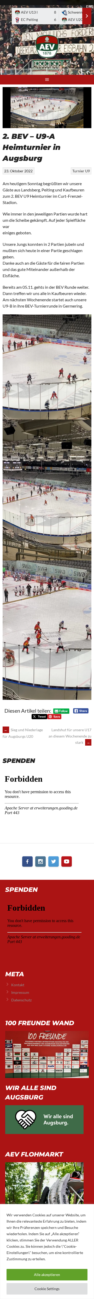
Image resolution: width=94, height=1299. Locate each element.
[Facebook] (27, 861)
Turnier (78, 171)
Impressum (20, 992)
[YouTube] (66, 861)
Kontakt (17, 985)
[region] (47, 1251)
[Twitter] (53, 861)
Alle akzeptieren (47, 1274)
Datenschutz (21, 1000)
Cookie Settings (47, 1288)
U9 (87, 171)
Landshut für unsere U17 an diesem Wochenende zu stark (70, 736)
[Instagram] (40, 861)
